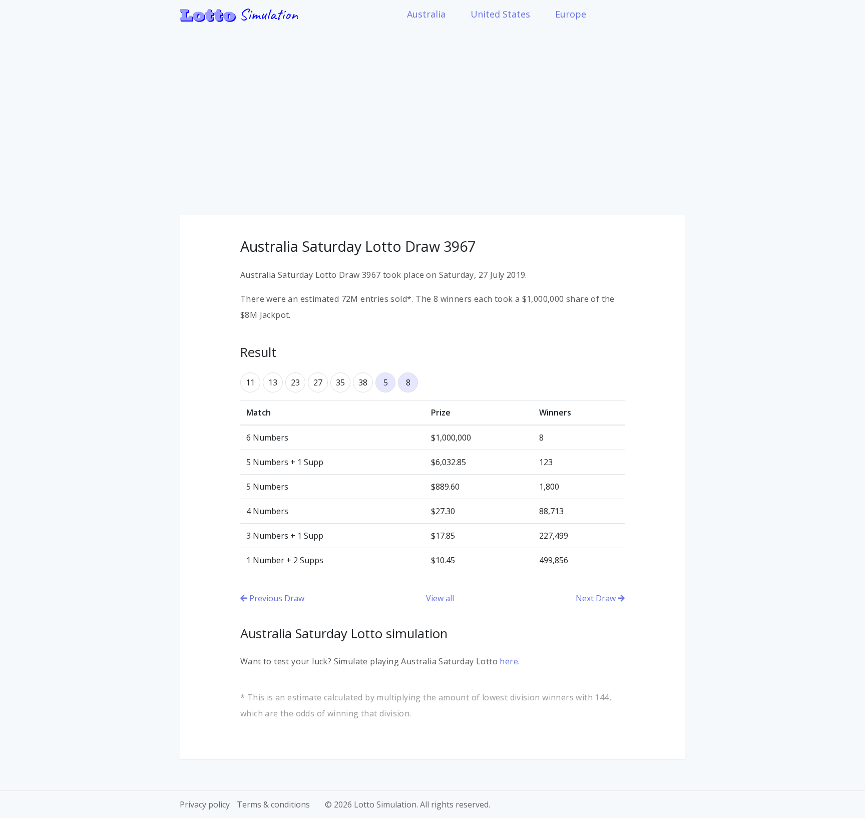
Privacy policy (205, 804)
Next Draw (597, 598)
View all (440, 598)
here (509, 661)
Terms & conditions (273, 804)
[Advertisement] (432, 115)
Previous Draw (275, 598)
